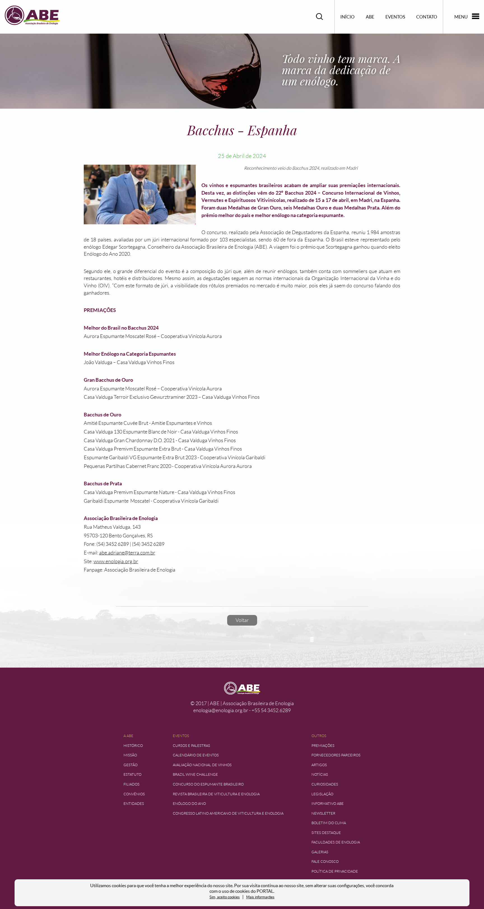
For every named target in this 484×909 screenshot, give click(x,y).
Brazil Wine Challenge (195, 774)
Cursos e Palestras (191, 745)
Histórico (133, 745)
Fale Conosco (325, 861)
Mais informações (260, 897)
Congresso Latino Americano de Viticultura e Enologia (228, 813)
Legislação (322, 794)
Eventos (395, 16)
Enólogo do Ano (189, 803)
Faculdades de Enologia (335, 842)
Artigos (319, 765)
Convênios (134, 794)
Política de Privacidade (334, 871)
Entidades (134, 803)
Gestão (131, 765)
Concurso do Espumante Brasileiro (208, 784)
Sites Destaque (326, 833)
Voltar (242, 620)
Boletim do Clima (328, 823)
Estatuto (132, 774)
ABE (370, 16)
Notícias (319, 774)
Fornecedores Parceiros (335, 755)
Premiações (322, 745)
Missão (130, 755)
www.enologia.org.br (116, 561)
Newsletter (323, 813)
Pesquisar (319, 16)
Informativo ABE (327, 803)
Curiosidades (324, 784)
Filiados (131, 784)
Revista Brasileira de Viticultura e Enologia (216, 794)
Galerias (319, 852)
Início (347, 16)
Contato (426, 16)
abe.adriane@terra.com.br (127, 553)
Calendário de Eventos (196, 755)
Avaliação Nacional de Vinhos (202, 765)
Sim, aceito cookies (225, 897)
